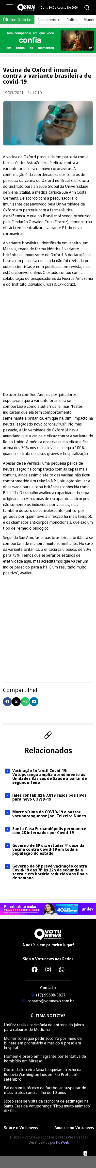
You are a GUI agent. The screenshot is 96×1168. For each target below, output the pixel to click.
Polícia (72, 19)
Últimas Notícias (17, 19)
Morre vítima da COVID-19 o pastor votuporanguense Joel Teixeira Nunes (49, 814)
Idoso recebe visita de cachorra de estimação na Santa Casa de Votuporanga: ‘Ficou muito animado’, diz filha (48, 1105)
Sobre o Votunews (21, 1127)
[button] (7, 701)
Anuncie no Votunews (74, 1127)
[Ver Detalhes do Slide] (48, 40)
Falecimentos (49, 19)
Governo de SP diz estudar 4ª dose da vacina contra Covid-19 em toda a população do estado (48, 849)
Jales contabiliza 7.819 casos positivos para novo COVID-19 (49, 797)
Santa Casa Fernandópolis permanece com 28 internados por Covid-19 (49, 830)
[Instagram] (48, 969)
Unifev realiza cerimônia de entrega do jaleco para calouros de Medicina (44, 1027)
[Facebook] (34, 969)
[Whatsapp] (61, 969)
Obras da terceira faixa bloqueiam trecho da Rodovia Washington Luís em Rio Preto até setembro (42, 1074)
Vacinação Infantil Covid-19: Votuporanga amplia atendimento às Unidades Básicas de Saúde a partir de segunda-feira (49, 776)
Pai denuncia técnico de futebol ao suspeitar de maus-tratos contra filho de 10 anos (45, 1090)
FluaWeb (62, 1142)
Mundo (89, 19)
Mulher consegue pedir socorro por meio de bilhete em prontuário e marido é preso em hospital (43, 1043)
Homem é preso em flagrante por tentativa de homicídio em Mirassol (45, 1059)
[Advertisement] (48, 339)
